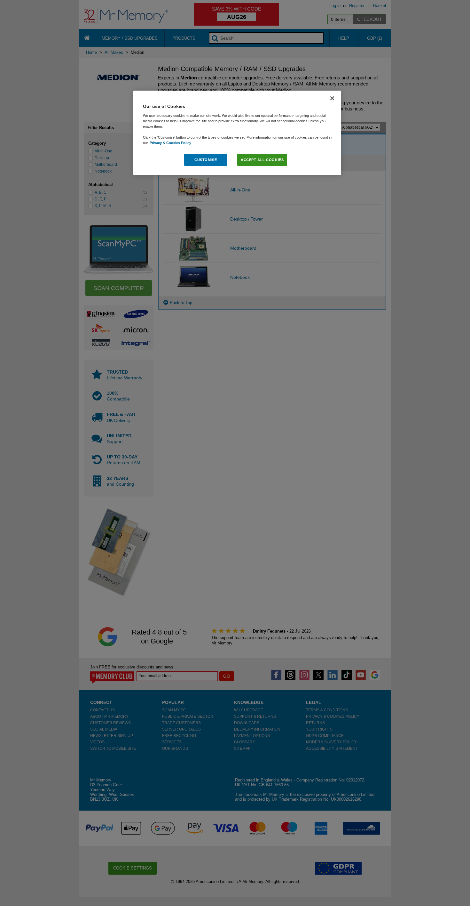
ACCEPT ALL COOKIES (262, 160)
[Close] (332, 98)
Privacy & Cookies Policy (170, 143)
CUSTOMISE (205, 160)
